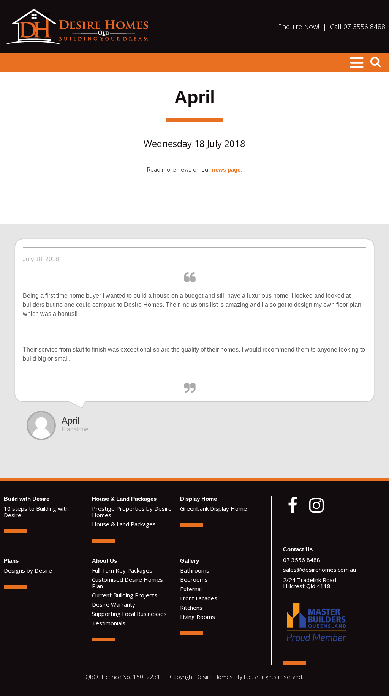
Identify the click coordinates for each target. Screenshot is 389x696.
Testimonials (108, 623)
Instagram (316, 505)
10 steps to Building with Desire (36, 512)
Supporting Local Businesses (129, 613)
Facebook (292, 505)
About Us (104, 560)
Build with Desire (26, 499)
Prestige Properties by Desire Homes (132, 512)
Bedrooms (194, 579)
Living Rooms (197, 616)
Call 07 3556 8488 (357, 26)
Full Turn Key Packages (122, 570)
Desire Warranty (113, 604)
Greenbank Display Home (213, 508)
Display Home (198, 499)
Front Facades (198, 598)
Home (76, 27)
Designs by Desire (28, 570)
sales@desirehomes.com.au (319, 569)
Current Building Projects (124, 595)
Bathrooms (194, 570)
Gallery (189, 560)
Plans (11, 560)
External (191, 589)
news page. (227, 169)
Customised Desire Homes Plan (127, 583)
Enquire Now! (298, 26)
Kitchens (191, 607)
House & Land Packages (124, 499)
